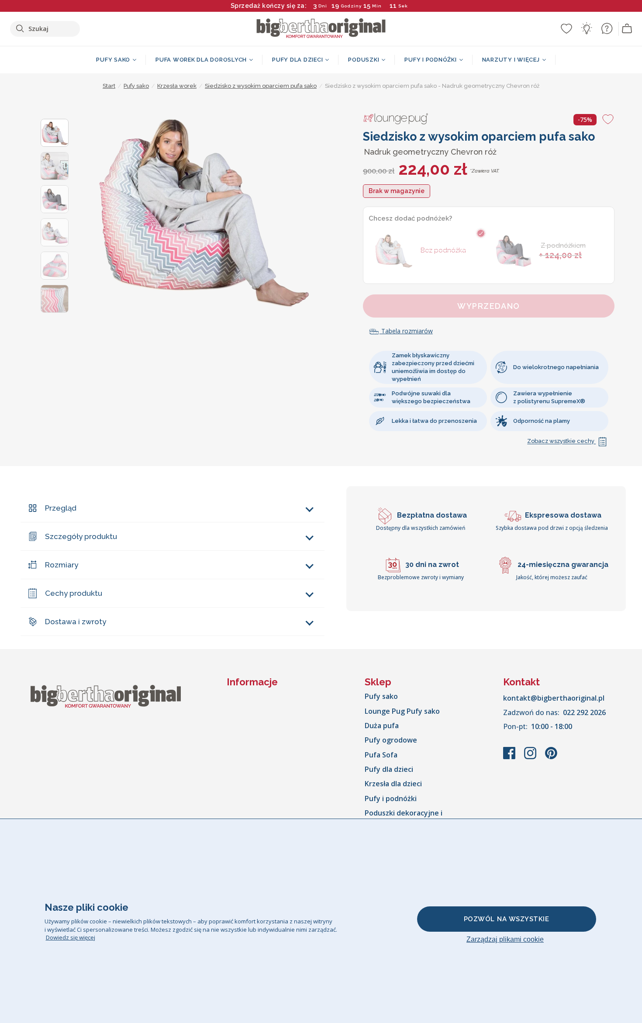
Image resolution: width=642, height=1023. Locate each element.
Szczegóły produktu (81, 536)
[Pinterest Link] (551, 757)
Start (109, 86)
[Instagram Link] (531, 757)
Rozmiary (61, 564)
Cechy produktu (73, 593)
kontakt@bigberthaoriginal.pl (553, 698)
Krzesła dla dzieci (393, 783)
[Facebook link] (510, 757)
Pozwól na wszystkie (506, 919)
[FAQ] (606, 28)
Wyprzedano (488, 306)
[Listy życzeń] (566, 28)
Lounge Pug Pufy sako (402, 711)
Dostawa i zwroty (75, 621)
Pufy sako (381, 696)
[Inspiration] (586, 28)
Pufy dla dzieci (389, 769)
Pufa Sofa (381, 755)
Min (377, 5)
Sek (403, 5)
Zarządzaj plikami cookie (505, 939)
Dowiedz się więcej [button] (70, 937)
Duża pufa (382, 725)
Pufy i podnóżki (391, 798)
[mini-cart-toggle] (627, 29)
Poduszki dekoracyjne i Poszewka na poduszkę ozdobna (419, 817)
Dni (322, 5)
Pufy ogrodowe (391, 740)
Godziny (351, 5)
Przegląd (60, 508)
